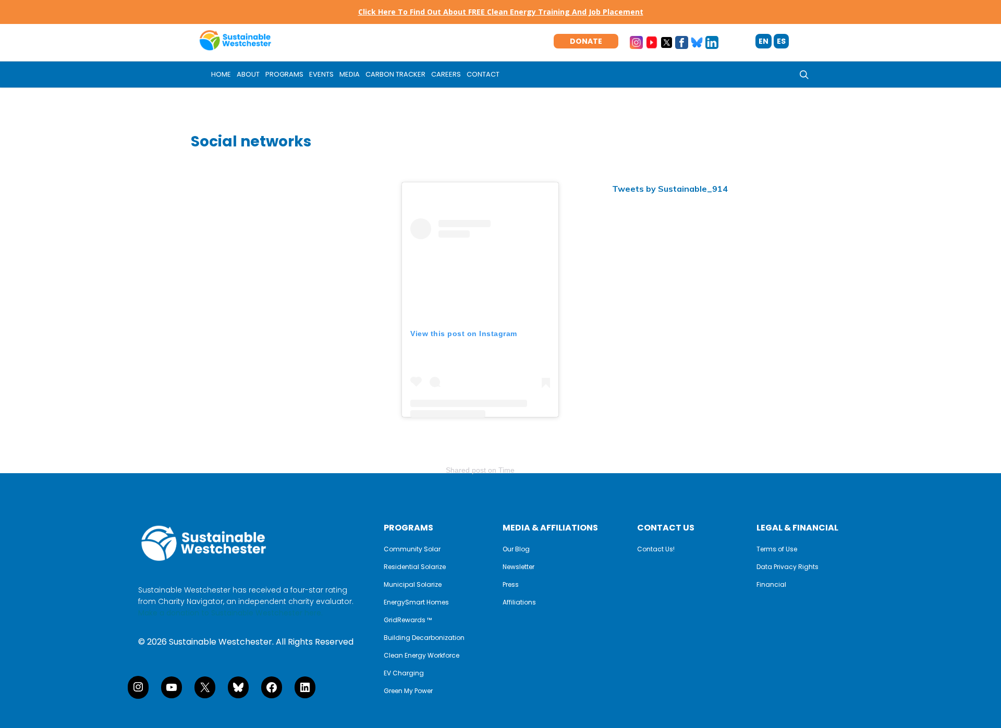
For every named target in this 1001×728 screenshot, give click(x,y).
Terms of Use (776, 549)
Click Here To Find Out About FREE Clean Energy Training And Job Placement (500, 12)
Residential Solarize (415, 567)
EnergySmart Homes (416, 602)
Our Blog (516, 549)
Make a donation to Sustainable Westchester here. (230, 613)
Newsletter (518, 567)
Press (511, 585)
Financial (771, 585)
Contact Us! (656, 549)
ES (781, 41)
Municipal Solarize (413, 585)
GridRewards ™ (408, 620)
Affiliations (519, 602)
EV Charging (404, 673)
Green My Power (408, 691)
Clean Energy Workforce (421, 655)
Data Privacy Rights (787, 567)
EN (763, 41)
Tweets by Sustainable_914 (670, 188)
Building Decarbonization (424, 638)
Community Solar (412, 549)
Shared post (466, 470)
